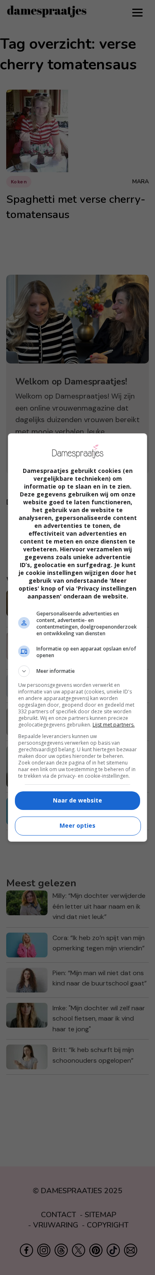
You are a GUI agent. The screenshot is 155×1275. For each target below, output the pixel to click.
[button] (77, 671)
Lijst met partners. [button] (114, 724)
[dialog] (78, 637)
